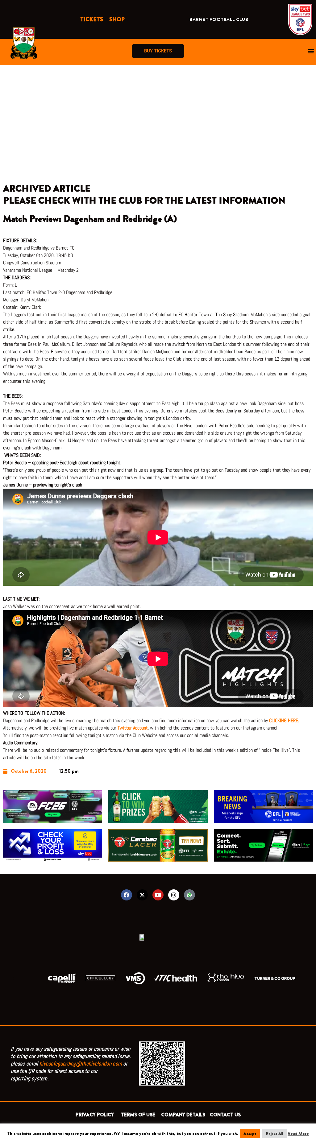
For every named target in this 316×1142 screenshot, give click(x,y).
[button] (311, 51)
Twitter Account (133, 728)
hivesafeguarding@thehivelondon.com (81, 1063)
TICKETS (91, 19)
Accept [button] (249, 1133)
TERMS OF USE (138, 1114)
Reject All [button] (274, 1133)
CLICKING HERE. (284, 720)
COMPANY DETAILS (183, 1114)
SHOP (117, 19)
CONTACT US (225, 1114)
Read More (298, 1133)
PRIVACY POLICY (96, 1114)
